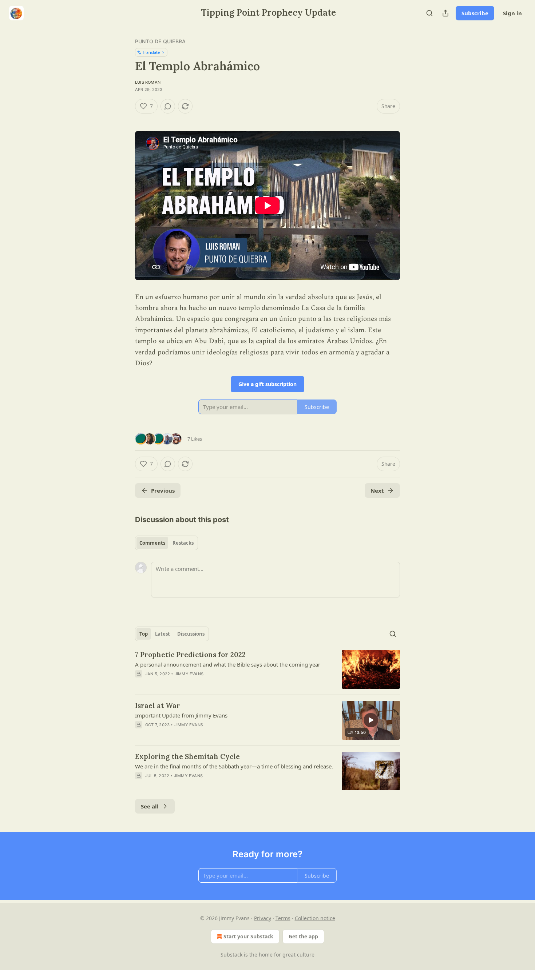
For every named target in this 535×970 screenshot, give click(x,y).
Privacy (262, 918)
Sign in (512, 13)
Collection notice (315, 918)
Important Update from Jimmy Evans (181, 715)
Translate (151, 52)
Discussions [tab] (191, 634)
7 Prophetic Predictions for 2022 (190, 654)
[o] (371, 720)
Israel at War (157, 705)
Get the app (303, 936)
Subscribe (474, 13)
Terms (283, 918)
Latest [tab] (162, 634)
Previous (163, 490)
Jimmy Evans (189, 673)
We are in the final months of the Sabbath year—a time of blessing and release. (234, 766)
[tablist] (166, 543)
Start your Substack (248, 936)
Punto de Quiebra (160, 41)
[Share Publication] (445, 13)
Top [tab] (143, 634)
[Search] (429, 13)
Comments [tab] (152, 543)
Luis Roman (147, 82)
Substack (231, 954)
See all (150, 806)
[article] (267, 669)
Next (377, 490)
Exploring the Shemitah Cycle (187, 756)
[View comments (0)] (167, 106)
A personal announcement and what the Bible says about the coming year (227, 664)
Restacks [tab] (183, 543)
